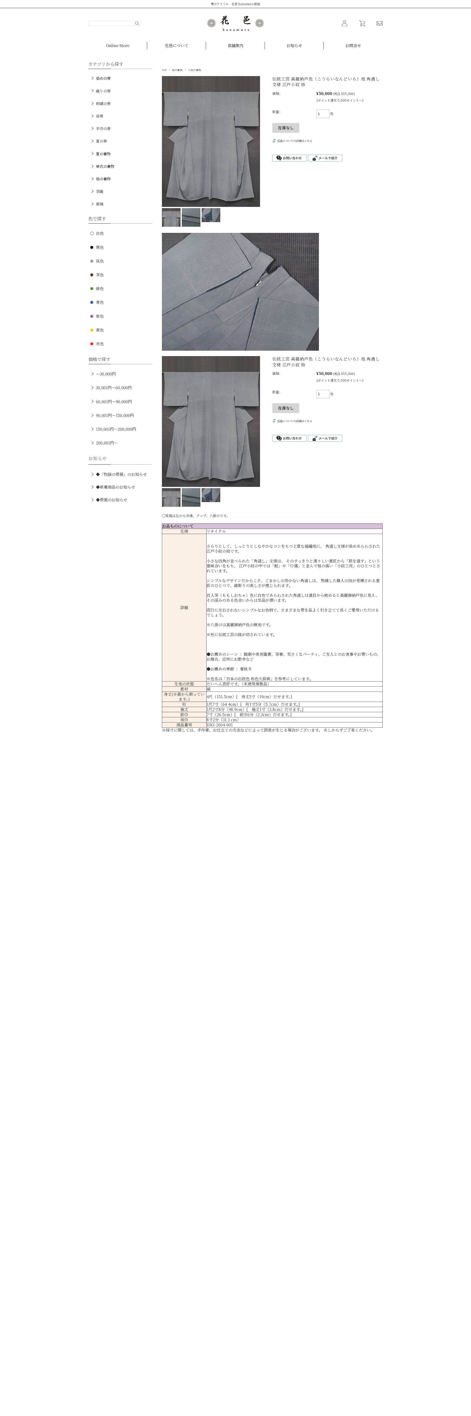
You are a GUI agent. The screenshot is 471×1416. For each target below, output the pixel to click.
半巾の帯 (103, 128)
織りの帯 (103, 91)
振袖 (99, 204)
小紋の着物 (194, 70)
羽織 (99, 191)
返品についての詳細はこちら (294, 141)
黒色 (100, 247)
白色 (100, 233)
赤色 (100, 344)
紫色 (100, 316)
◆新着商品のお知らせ (115, 487)
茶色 (100, 275)
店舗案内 (235, 45)
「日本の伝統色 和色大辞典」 (248, 678)
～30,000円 (106, 374)
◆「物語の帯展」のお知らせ (121, 474)
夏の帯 (101, 141)
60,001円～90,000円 (114, 401)
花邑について (176, 45)
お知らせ (294, 45)
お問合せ (353, 45)
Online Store (118, 45)
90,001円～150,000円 (115, 415)
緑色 (100, 288)
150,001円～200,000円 (116, 429)
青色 (100, 302)
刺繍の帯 (103, 103)
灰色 (100, 261)
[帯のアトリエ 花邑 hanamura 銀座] (235, 23)
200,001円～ (107, 443)
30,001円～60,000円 (114, 387)
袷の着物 (177, 70)
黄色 (100, 330)
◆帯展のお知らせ (111, 500)
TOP (164, 70)
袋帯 (99, 116)
